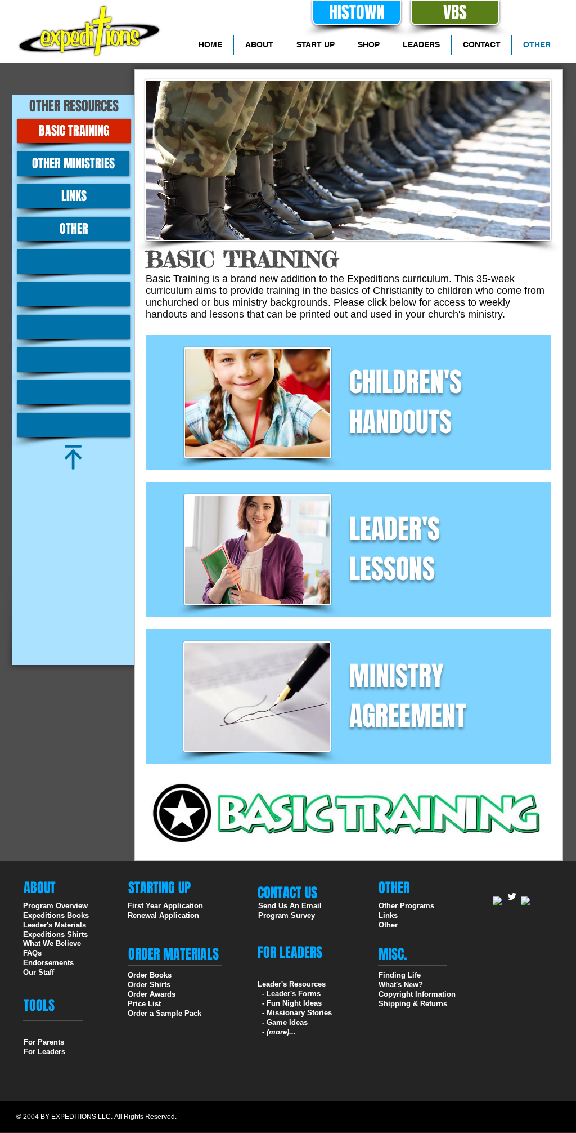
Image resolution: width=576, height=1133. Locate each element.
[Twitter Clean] (512, 896)
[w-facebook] (498, 901)
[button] (73, 261)
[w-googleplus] (526, 901)
